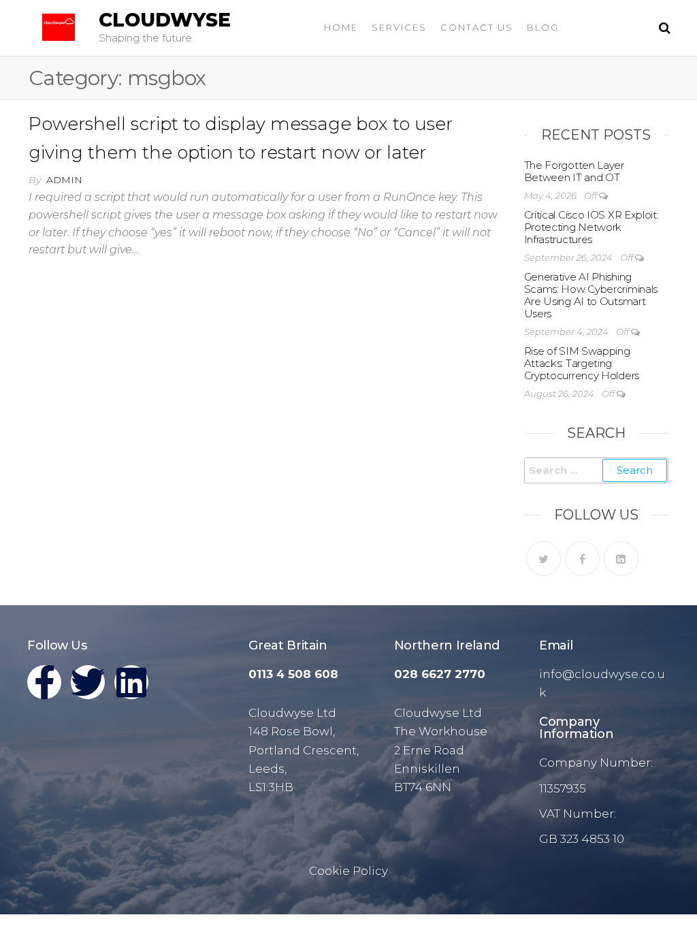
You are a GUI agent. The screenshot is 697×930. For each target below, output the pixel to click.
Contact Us (476, 27)
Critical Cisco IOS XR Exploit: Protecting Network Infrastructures (591, 227)
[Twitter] (543, 558)
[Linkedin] (131, 682)
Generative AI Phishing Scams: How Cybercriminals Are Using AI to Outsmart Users (591, 295)
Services (399, 27)
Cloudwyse (165, 19)
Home (341, 27)
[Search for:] (596, 470)
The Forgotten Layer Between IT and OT (574, 171)
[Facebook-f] (44, 682)
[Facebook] (582, 558)
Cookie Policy (348, 871)
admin (64, 180)
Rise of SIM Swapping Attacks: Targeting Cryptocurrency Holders (581, 363)
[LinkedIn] (621, 558)
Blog (543, 27)
